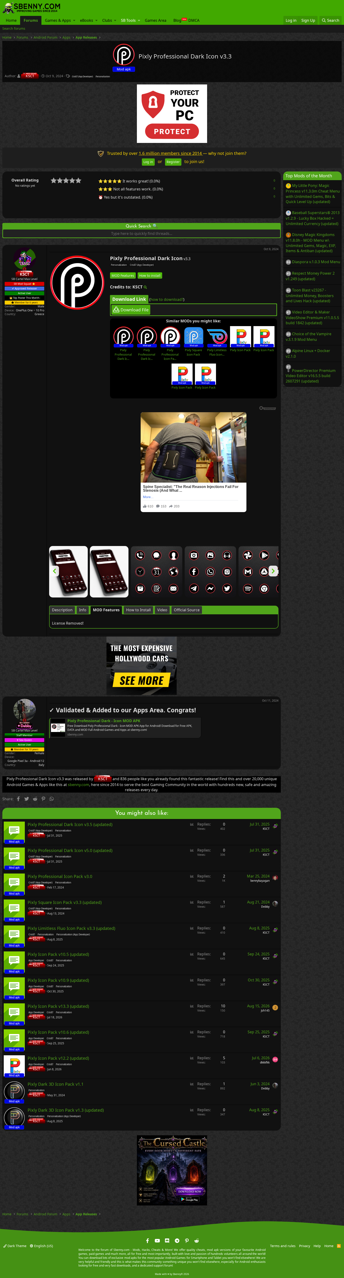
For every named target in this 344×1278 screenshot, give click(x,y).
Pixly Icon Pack (240, 350)
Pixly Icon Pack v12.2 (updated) (58, 1058)
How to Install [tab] (138, 609)
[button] (74, 20)
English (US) (43, 1246)
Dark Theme (16, 1246)
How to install (150, 275)
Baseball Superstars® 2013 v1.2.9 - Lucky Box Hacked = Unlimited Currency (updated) (313, 218)
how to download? (166, 299)
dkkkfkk (265, 1062)
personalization (103, 76)
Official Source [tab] (187, 609)
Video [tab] (162, 609)
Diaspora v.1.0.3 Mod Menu (316, 261)
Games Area (155, 20)
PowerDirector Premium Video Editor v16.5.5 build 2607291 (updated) (311, 375)
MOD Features (123, 275)
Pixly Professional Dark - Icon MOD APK (103, 720)
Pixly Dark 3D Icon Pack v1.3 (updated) (66, 1110)
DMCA (193, 20)
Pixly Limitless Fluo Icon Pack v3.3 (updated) (71, 928)
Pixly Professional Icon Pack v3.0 (60, 876)
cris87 (32, 934)
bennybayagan (260, 880)
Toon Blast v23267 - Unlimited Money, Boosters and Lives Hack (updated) (310, 295)
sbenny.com (78, 784)
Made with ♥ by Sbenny (172, 1274)
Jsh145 (265, 1010)
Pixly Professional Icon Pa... (170, 354)
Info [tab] (82, 609)
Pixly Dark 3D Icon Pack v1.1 (56, 1084)
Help (317, 1246)
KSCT (266, 828)
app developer (36, 960)
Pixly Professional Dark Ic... (123, 354)
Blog (177, 20)
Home (11, 20)
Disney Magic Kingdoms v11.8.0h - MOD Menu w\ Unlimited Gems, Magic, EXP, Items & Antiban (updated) (311, 242)
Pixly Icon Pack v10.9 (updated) (58, 980)
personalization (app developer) (73, 934)
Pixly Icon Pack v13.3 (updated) (58, 1006)
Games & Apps (58, 20)
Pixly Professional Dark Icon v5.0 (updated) (70, 850)
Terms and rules (283, 1246)
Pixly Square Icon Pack (193, 352)
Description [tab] (62, 609)
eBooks (86, 20)
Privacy (304, 1246)
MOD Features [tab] (106, 609)
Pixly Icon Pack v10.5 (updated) (58, 954)
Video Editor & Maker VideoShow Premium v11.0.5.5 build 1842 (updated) (312, 317)
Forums (31, 20)
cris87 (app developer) (82, 76)
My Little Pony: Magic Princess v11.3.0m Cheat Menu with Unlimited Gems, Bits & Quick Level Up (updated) (313, 193)
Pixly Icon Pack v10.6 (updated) (58, 1032)
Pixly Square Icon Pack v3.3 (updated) (65, 902)
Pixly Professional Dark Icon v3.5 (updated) (70, 824)
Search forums (13, 28)
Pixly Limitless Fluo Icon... (217, 352)
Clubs (107, 20)
